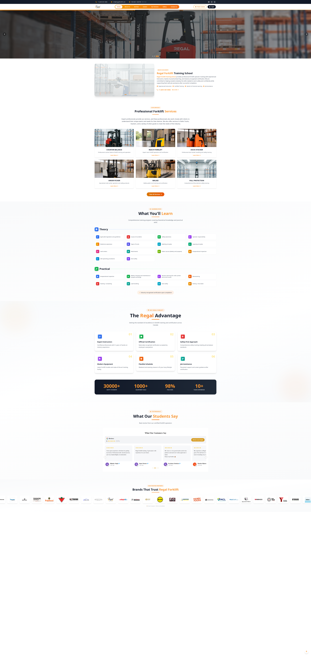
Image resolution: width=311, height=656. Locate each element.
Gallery (165, 7)
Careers (145, 7)
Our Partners (154, 7)
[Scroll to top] (306, 651)
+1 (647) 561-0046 (165, 90)
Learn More (113, 155)
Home (118, 7)
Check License (201, 7)
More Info (174, 90)
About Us (127, 7)
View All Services (154, 194)
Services (136, 7)
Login (212, 7)
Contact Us (174, 7)
